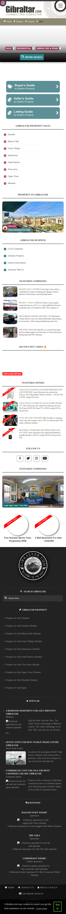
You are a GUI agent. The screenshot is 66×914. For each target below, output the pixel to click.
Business (19, 21)
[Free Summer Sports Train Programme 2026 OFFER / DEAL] (17, 512)
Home (9, 21)
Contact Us (27, 888)
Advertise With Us (32, 894)
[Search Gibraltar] (5, 598)
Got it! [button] (58, 906)
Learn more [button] (41, 908)
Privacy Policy (49, 888)
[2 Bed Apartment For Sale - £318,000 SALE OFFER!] (48, 512)
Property (31, 21)
